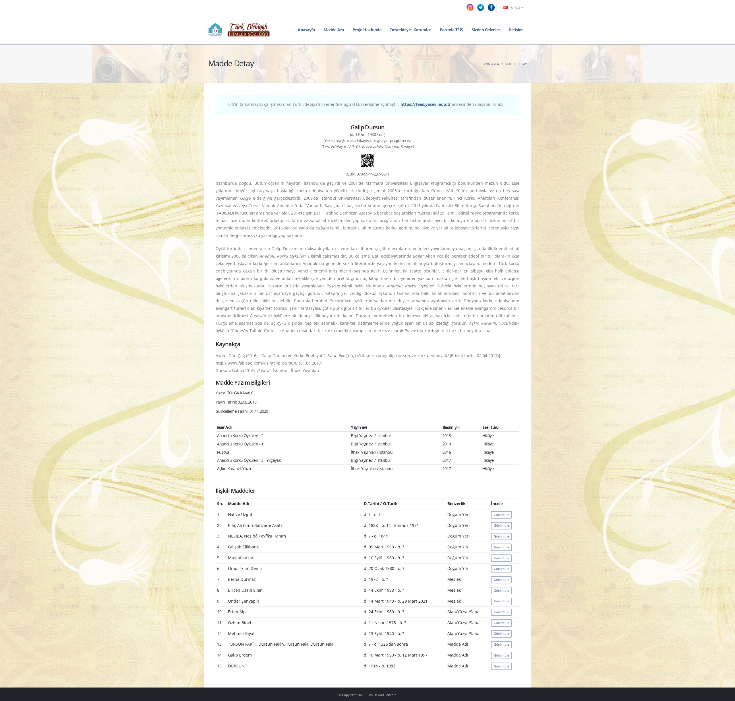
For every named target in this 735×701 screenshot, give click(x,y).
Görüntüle (501, 515)
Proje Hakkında (367, 29)
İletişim (516, 29)
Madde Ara (334, 29)
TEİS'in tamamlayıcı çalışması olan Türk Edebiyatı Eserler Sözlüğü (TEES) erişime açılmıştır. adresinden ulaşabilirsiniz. (364, 104)
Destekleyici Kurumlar (410, 29)
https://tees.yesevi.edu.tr (426, 104)
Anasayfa (306, 29)
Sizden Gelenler (486, 29)
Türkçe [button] (514, 7)
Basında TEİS (451, 29)
